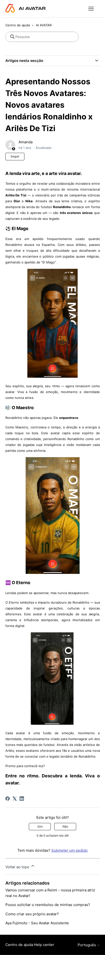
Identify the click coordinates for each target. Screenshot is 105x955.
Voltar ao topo (17, 867)
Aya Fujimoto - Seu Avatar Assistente (37, 923)
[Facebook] (7, 798)
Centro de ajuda (17, 25)
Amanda (25, 142)
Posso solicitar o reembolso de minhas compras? (47, 904)
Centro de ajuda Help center (29, 944)
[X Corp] (14, 798)
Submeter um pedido (69, 850)
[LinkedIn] (22, 798)
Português (87, 945)
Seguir (14, 156)
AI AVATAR (44, 25)
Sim (39, 826)
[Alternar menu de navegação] (91, 9)
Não (65, 826)
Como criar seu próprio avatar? (32, 914)
